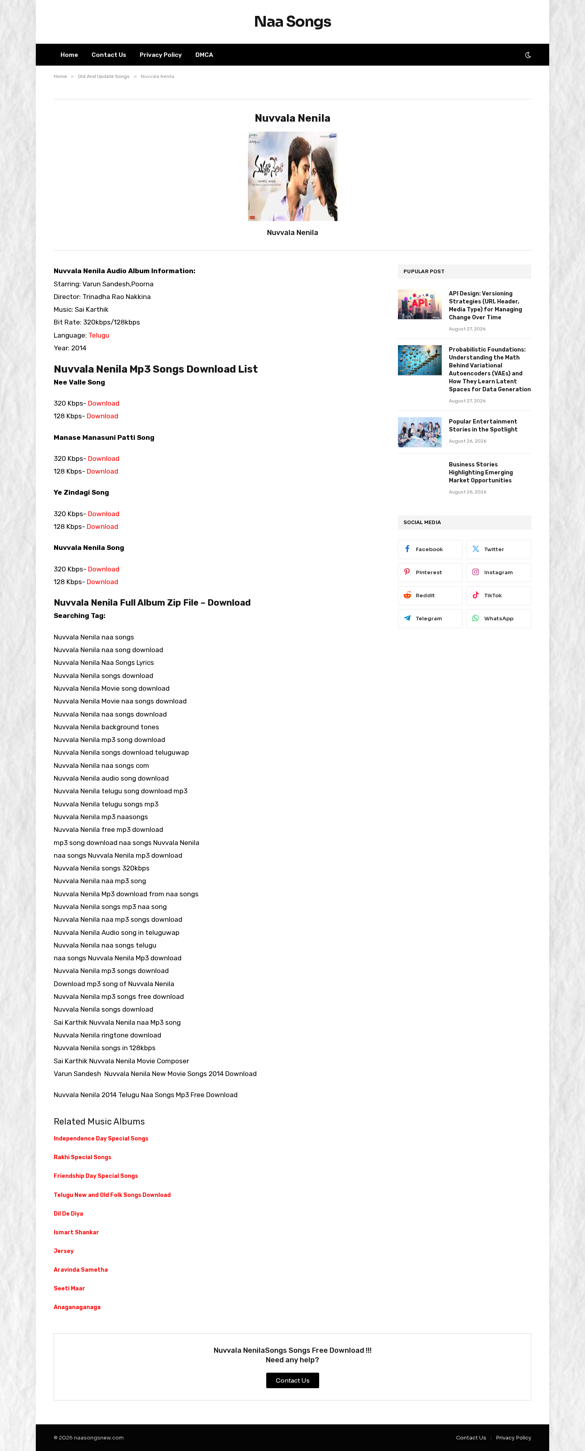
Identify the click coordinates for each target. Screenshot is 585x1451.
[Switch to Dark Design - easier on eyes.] (527, 55)
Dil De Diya (68, 1213)
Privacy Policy (161, 54)
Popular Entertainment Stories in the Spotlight (483, 425)
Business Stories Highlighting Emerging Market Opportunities (481, 472)
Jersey (64, 1251)
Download (103, 403)
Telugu (98, 335)
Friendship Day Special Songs (96, 1176)
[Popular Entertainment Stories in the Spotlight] (420, 432)
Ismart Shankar (76, 1232)
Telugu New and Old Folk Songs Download (112, 1195)
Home (69, 54)
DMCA (204, 54)
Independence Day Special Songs (101, 1138)
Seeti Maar (69, 1288)
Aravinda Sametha (81, 1269)
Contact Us (109, 54)
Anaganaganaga (77, 1307)
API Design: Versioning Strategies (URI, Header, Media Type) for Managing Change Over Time (485, 305)
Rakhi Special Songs (82, 1157)
